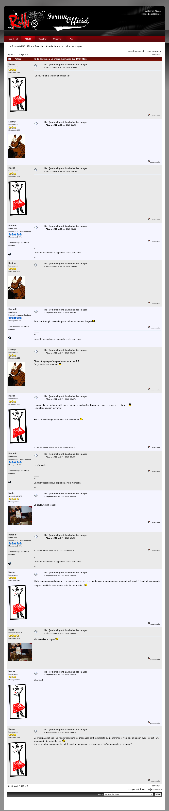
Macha (11, 64)
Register (157, 14)
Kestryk (12, 121)
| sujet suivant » (153, 51)
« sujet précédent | (136, 51)
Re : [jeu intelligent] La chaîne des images (65, 64)
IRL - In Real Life (35, 46)
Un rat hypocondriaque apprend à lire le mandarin (57, 252)
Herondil (12, 225)
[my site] (9, 255)
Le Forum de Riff (17, 46)
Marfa (11, 493)
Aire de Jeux (52, 46)
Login (150, 14)
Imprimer (156, 55)
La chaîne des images (71, 46)
